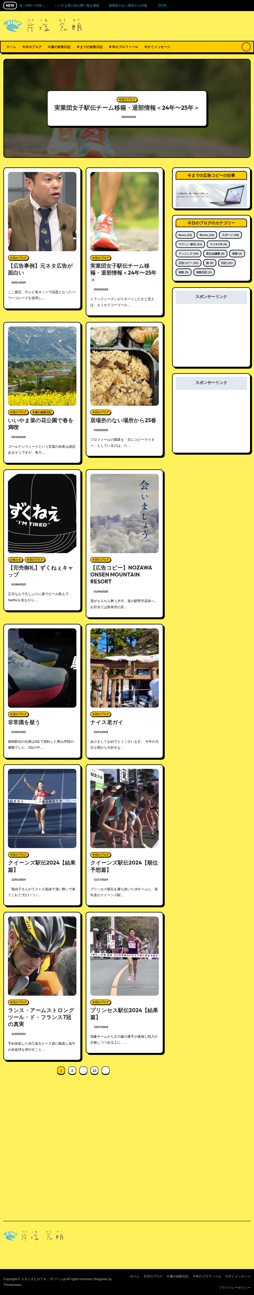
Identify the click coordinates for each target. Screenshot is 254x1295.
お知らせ (15, 559)
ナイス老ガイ (106, 722)
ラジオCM (218, 244)
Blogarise (101, 1279)
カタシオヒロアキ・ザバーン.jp (46, 1252)
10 (94, 1071)
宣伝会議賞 (215, 253)
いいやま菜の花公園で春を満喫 (127, 107)
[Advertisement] (212, 338)
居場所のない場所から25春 (123, 420)
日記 (227, 262)
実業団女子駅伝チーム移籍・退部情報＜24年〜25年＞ (123, 272)
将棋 (237, 253)
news (185, 235)
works (207, 235)
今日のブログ (32, 47)
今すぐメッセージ (157, 47)
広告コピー (188, 262)
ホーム (11, 47)
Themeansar (12, 1284)
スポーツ (230, 235)
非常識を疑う (24, 722)
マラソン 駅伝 (190, 244)
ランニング (188, 253)
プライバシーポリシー (235, 1287)
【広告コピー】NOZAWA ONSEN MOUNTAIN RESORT (121, 574)
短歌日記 (204, 272)
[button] (244, 109)
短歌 (184, 272)
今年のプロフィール (123, 47)
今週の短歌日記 (59, 47)
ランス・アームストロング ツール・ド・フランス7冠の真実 (44, 1017)
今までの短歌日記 (90, 47)
